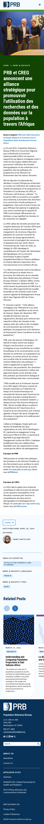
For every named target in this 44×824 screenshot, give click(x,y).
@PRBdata (13, 472)
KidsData (7, 777)
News (6, 586)
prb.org (27, 469)
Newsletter (8, 758)
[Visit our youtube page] (12, 736)
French (8, 575)
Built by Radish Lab (11, 804)
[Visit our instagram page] (7, 736)
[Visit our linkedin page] (9, 736)
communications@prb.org (14, 732)
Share (8, 522)
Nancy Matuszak (21, 539)
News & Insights (21, 65)
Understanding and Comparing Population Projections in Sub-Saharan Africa (17, 661)
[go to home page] (11, 7)
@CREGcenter (20, 506)
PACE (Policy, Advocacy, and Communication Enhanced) (15, 791)
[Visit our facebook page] (4, 737)
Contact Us (8, 763)
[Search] (38, 744)
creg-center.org (32, 503)
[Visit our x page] (15, 736)
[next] (15, 608)
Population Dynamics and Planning (17, 564)
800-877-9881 (9, 729)
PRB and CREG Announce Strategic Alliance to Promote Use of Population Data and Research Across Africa (21, 139)
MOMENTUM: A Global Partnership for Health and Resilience (19, 783)
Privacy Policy (9, 809)
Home (6, 65)
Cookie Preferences (11, 814)
